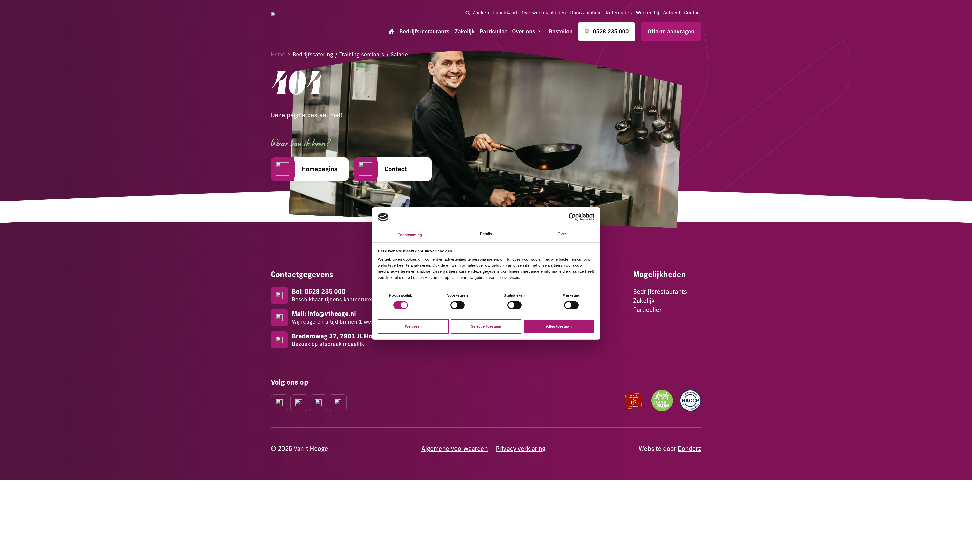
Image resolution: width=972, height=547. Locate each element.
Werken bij (647, 13)
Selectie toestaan (486, 326)
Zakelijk (465, 31)
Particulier (493, 31)
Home (278, 54)
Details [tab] (486, 234)
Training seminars (361, 54)
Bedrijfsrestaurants (424, 31)
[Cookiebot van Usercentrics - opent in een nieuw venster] (572, 217)
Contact (692, 13)
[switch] (457, 305)
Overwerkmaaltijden (544, 13)
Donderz (689, 448)
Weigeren (413, 326)
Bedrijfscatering (313, 54)
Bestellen (561, 31)
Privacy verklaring (520, 448)
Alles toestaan (558, 326)
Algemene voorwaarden (454, 448)
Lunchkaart (505, 13)
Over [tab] (562, 234)
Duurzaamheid (586, 13)
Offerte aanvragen (670, 31)
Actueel (671, 13)
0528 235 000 (611, 31)
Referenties (619, 13)
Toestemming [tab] (410, 234)
